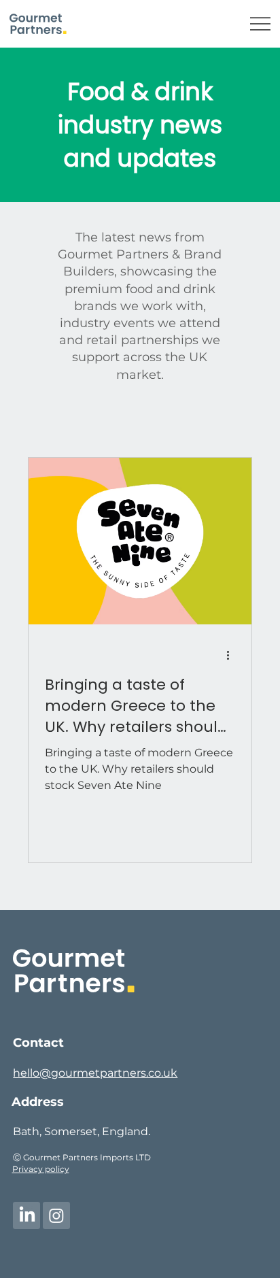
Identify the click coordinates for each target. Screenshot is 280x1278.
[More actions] (233, 655)
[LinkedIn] (27, 1215)
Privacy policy (40, 1169)
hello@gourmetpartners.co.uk (95, 1072)
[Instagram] (56, 1215)
